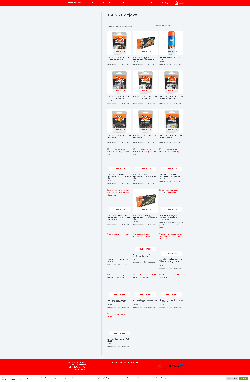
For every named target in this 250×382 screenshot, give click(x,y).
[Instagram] (165, 3)
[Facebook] (162, 3)
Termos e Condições (75, 362)
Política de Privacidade (76, 365)
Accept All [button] (243, 379)
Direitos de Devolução (75, 367)
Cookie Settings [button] (232, 379)
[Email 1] (168, 3)
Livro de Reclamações (76, 369)
